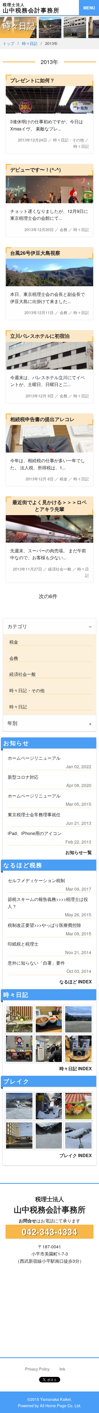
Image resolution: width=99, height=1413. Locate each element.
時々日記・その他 (26, 690)
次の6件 (49, 596)
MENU (89, 7)
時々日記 (29, 43)
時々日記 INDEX (75, 1068)
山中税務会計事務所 (50, 1205)
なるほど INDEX (75, 981)
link (62, 1369)
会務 (12, 658)
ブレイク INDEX (75, 1155)
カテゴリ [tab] (17, 626)
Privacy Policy (37, 1369)
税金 (12, 642)
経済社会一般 (21, 674)
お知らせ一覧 (78, 852)
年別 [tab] (12, 722)
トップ (8, 43)
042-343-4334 (49, 1231)
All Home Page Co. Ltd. (60, 1405)
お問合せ (27, 1220)
